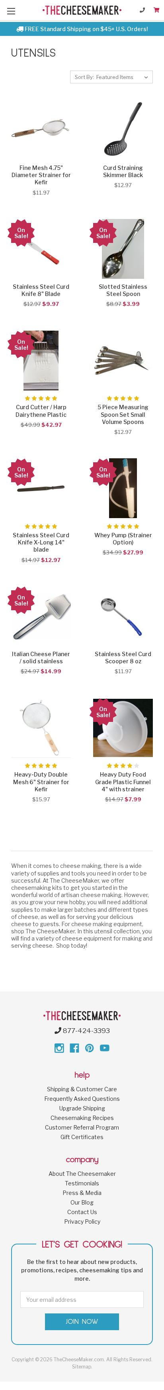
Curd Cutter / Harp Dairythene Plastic (41, 411)
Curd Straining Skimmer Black (123, 171)
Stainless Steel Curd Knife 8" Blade (41, 290)
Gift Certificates (82, 1137)
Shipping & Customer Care (82, 1089)
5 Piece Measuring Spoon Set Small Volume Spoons (123, 414)
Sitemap (81, 1367)
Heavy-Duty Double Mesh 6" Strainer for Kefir (41, 781)
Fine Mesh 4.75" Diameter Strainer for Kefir (41, 174)
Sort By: (84, 77)
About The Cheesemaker (82, 1173)
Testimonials (82, 1183)
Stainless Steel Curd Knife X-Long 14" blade (41, 542)
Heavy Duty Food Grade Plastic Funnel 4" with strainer (123, 781)
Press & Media (82, 1192)
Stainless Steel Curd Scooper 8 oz (123, 657)
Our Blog (82, 1202)
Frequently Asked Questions (82, 1098)
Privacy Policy (82, 1221)
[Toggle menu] (11, 11)
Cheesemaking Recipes (82, 1117)
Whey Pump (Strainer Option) (123, 539)
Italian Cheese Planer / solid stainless (41, 657)
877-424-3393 (85, 1031)
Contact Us (82, 1212)
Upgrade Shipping (82, 1108)
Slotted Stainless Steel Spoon (123, 290)
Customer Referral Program (82, 1127)
